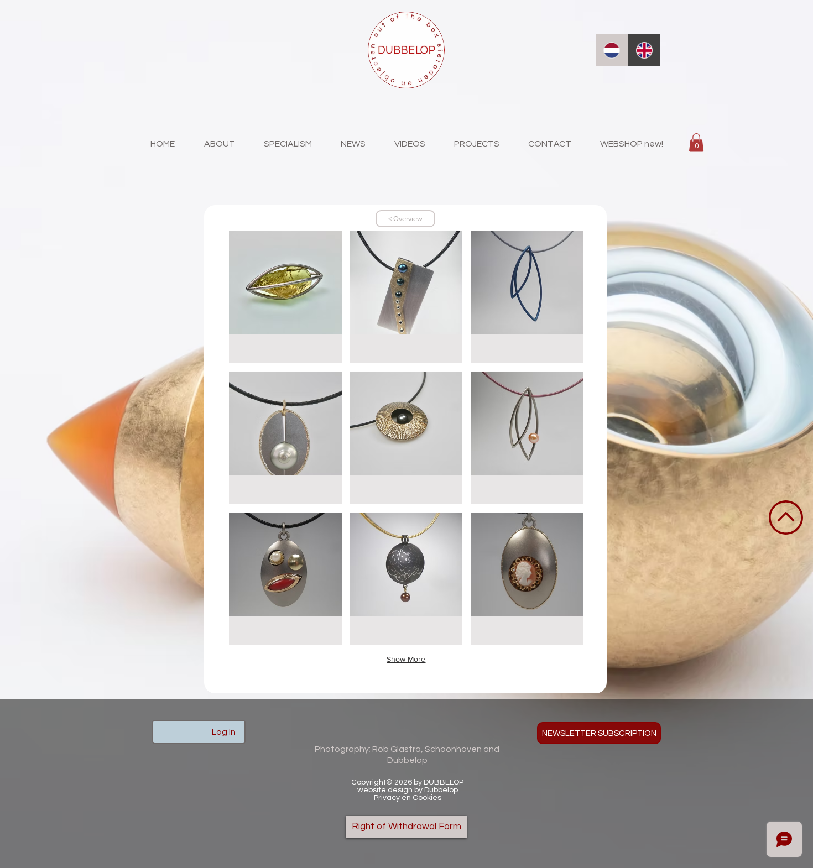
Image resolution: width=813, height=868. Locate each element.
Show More (406, 659)
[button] (696, 142)
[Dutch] (612, 50)
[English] (644, 50)
